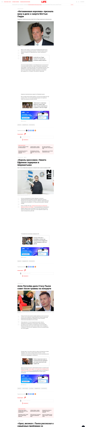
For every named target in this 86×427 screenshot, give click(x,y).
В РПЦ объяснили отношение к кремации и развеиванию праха (35, 415)
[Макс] (29, 130)
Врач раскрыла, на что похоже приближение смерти (47, 151)
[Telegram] (31, 130)
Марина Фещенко (24, 257)
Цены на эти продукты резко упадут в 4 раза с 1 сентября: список (47, 415)
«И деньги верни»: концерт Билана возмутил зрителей (35, 147)
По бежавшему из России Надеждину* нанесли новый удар (35, 152)
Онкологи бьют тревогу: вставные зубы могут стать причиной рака (23, 411)
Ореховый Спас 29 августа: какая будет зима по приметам (23, 152)
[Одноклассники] (35, 130)
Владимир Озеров (24, 384)
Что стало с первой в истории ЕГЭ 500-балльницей (23, 147)
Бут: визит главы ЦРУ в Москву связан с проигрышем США (47, 147)
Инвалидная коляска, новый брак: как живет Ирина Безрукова (23, 415)
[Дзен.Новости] (27, 130)
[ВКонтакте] (33, 130)
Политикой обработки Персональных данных (35, 4)
